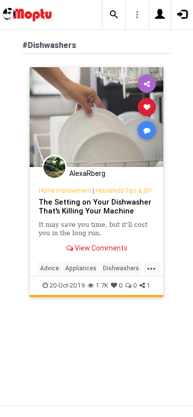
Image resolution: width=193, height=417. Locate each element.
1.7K (102, 285)
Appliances (80, 268)
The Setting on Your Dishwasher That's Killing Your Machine (95, 206)
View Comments (100, 248)
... (151, 267)
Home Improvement (65, 190)
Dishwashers (121, 268)
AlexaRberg (87, 173)
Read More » (96, 117)
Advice (49, 268)
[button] (113, 15)
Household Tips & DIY (124, 190)
